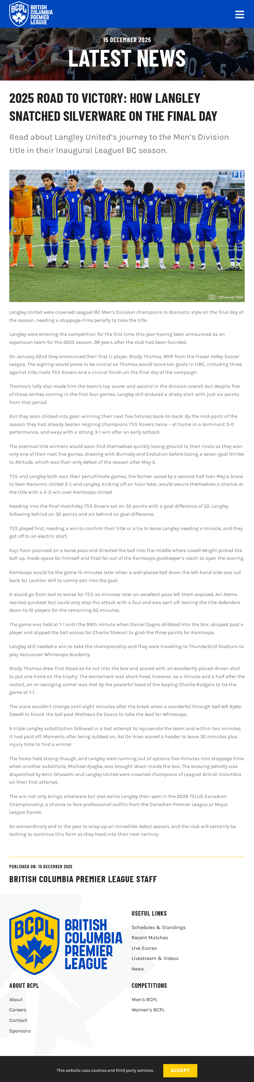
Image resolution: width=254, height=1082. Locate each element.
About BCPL (24, 985)
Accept (180, 1070)
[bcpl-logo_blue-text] (65, 911)
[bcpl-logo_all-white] (31, 4)
